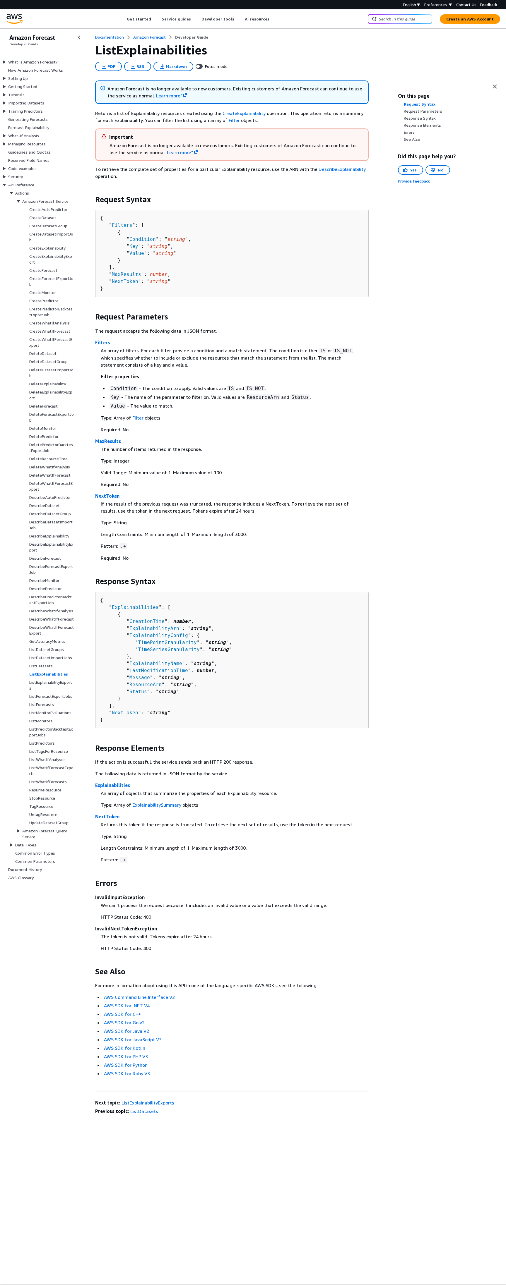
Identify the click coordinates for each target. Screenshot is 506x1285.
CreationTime (147, 621)
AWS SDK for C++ (122, 1014)
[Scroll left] (122, 19)
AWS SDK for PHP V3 (126, 1056)
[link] (191, 37)
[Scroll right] (274, 19)
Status (138, 691)
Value (136, 253)
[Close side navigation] (79, 37)
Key (133, 246)
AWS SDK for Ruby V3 (127, 1073)
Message (139, 677)
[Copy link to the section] (90, 199)
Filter (234, 120)
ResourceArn (145, 684)
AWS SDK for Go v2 (124, 1022)
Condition (142, 239)
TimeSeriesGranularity (169, 649)
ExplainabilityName (155, 663)
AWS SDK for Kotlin (124, 1048)
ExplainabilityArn (154, 628)
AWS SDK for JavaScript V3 (133, 1039)
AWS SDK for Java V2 (126, 1031)
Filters (122, 225)
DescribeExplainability (342, 169)
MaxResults (126, 274)
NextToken (125, 281)
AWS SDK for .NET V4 (127, 1006)
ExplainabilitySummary (156, 805)
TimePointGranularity (167, 642)
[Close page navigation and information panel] (495, 86)
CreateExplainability (244, 113)
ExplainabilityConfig (158, 635)
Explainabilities (135, 607)
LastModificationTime (158, 670)
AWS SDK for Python (126, 1065)
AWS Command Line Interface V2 (139, 997)
